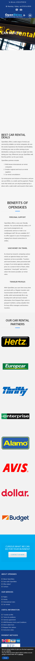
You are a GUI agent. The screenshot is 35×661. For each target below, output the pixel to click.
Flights (5, 597)
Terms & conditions (9, 617)
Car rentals (6, 604)
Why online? (7, 584)
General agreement (9, 620)
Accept (5, 658)
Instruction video (8, 630)
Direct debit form (8, 625)
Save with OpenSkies (10, 581)
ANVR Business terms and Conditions (14, 622)
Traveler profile (8, 615)
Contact (5, 586)
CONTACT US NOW (17, 555)
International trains (9, 602)
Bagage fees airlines (9, 627)
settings (20, 654)
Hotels (5, 599)
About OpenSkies (8, 579)
